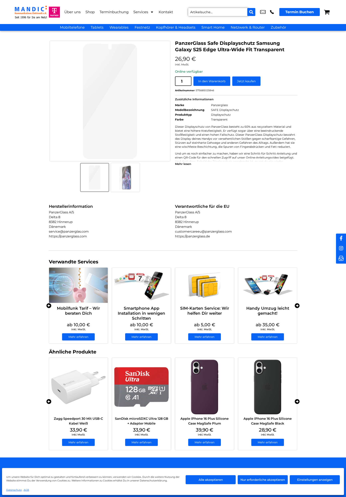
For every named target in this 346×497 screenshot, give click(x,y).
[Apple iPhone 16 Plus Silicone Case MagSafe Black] (267, 387)
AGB (26, 489)
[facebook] (341, 239)
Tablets (97, 27)
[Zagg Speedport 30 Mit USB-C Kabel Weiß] (78, 387)
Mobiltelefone (72, 27)
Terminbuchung (114, 12)
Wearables (119, 27)
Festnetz (142, 27)
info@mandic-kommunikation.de (263, 12)
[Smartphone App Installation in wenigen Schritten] (141, 285)
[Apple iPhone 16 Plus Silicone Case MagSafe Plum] (204, 387)
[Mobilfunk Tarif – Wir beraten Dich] (78, 285)
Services (140, 12)
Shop (90, 12)
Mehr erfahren (78, 337)
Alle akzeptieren (211, 480)
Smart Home (213, 27)
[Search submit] (251, 12)
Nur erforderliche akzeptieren (262, 480)
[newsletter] (341, 259)
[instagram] (341, 249)
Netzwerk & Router (248, 27)
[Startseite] (31, 12)
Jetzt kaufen (246, 81)
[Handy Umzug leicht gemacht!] (267, 285)
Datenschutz (14, 489)
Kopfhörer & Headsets (175, 27)
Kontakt (166, 12)
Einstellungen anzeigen (315, 480)
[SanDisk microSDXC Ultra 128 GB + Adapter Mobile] (141, 387)
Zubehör (278, 27)
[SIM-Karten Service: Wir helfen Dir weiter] (204, 285)
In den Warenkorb (211, 81)
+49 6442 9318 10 (272, 12)
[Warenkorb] (327, 12)
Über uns (72, 12)
